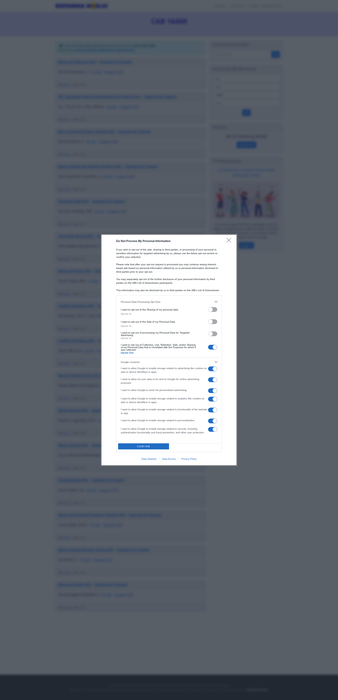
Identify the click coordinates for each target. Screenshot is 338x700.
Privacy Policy (189, 458)
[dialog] (169, 350)
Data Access (169, 458)
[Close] (230, 241)
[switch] (212, 309)
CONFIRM (143, 446)
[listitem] (169, 302)
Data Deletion (149, 458)
